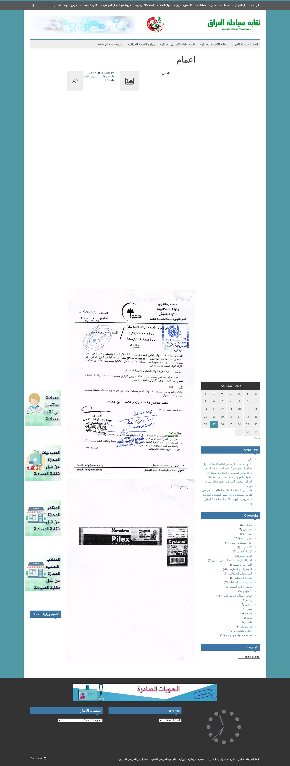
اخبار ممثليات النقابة (241, 542)
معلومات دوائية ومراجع (239, 635)
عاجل (249, 622)
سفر (250, 608)
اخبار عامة (247, 538)
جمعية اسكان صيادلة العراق (237, 595)
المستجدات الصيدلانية (240, 573)
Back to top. (37, 758)
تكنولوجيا (247, 591)
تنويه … (248, 486)
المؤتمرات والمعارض (240, 569)
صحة (250, 617)
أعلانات (248, 525)
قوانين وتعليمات (243, 630)
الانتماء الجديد (245, 551)
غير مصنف (246, 626)
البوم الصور (246, 555)
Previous (51, 625)
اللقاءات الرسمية (243, 564)
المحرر (166, 73)
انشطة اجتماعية (243, 577)
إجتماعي (248, 529)
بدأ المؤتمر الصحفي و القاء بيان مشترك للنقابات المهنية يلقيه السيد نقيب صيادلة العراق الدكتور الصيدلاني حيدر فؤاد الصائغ (229, 477)
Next (57, 625)
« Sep (257, 438)
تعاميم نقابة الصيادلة (241, 582)
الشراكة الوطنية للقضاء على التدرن (232, 560)
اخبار (250, 533)
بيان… (249, 459)
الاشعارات (247, 547)
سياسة (249, 613)
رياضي (249, 600)
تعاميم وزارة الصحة (241, 586)
